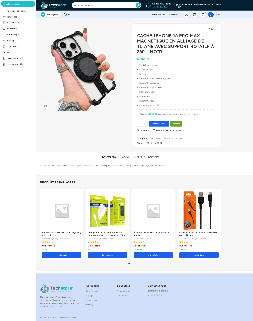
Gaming (89, 304)
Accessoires (154, 138)
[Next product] (214, 29)
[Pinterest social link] (151, 143)
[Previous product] (209, 29)
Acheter (176, 123)
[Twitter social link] (148, 143)
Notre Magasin (123, 291)
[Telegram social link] (161, 143)
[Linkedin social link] (154, 143)
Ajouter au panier (159, 123)
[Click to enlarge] (45, 106)
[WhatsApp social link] (158, 143)
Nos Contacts (123, 295)
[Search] (138, 5)
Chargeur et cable (61, 238)
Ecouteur (148, 238)
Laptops (89, 295)
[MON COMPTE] (186, 14)
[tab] (110, 156)
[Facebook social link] (145, 143)
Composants (91, 300)
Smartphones (92, 291)
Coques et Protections (172, 138)
